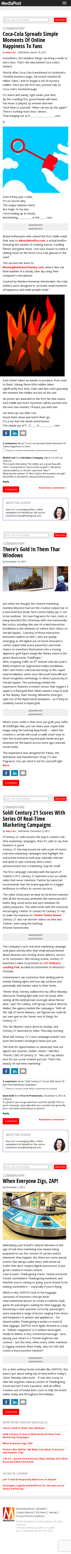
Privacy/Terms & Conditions (30, 1516)
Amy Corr (11, 52)
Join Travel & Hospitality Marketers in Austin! (29, 1479)
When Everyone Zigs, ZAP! (18, 1443)
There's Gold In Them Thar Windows (24, 1428)
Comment (11, 489)
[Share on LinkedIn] (14, 433)
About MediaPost (25, 1508)
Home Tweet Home (47, 915)
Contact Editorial (24, 1512)
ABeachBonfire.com (32, 240)
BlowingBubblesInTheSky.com (23, 267)
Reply (6, 481)
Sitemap (53, 1512)
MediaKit (41, 1508)
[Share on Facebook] (6, 433)
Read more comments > (52, 487)
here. (6, 765)
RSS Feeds (41, 1512)
